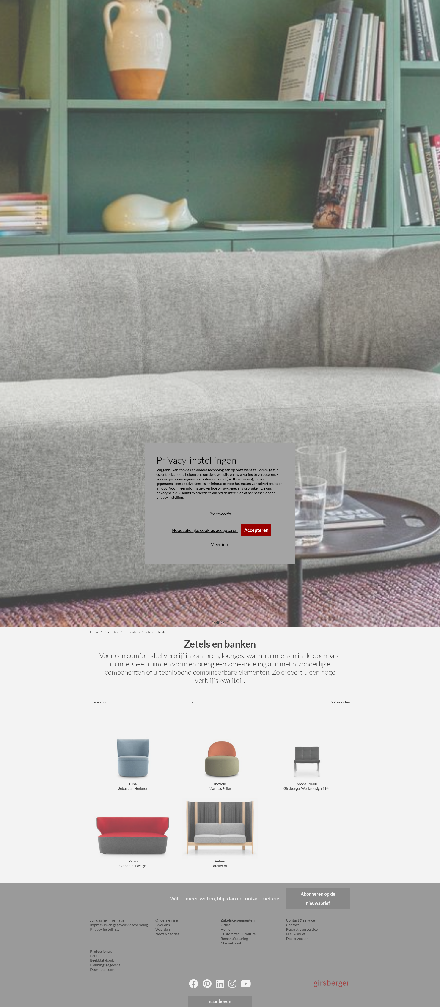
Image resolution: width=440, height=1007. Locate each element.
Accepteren (256, 530)
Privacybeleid (220, 514)
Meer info (220, 544)
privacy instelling (169, 497)
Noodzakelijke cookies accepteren (205, 530)
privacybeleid (166, 492)
